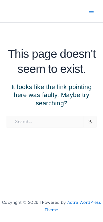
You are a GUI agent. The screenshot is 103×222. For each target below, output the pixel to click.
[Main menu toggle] (91, 11)
